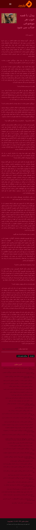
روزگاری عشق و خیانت (22, 356)
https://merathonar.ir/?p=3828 (10, 349)
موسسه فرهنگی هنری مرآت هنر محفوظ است (15, 524)
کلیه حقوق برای (26, 524)
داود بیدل (32, 356)
